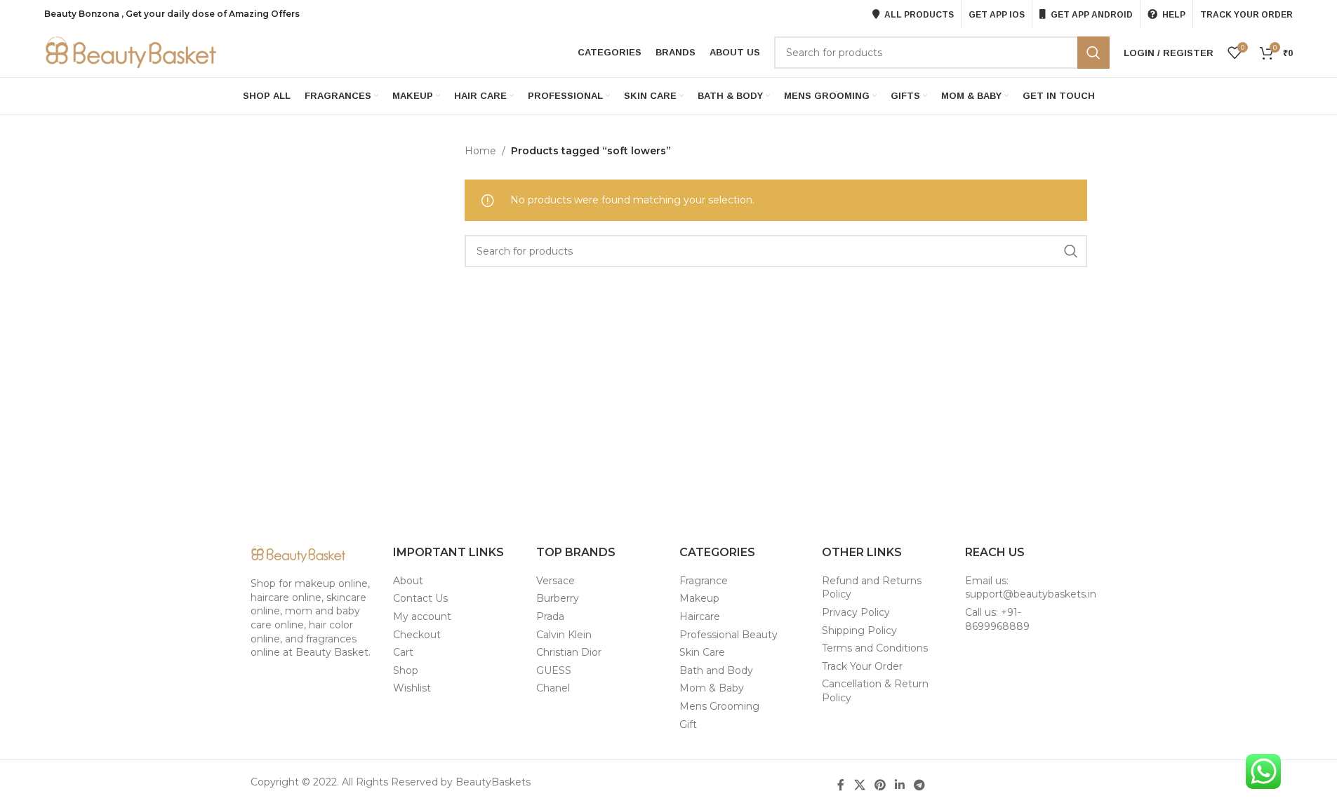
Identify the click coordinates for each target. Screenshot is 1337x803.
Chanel (553, 688)
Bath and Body (716, 670)
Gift (688, 724)
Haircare (699, 616)
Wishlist (412, 688)
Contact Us (420, 598)
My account (422, 616)
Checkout (417, 634)
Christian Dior (568, 652)
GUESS (553, 670)
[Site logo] (132, 52)
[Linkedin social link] (900, 785)
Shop (405, 670)
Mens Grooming (719, 706)
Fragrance (703, 580)
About (408, 580)
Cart (403, 652)
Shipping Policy (859, 630)
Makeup (699, 598)
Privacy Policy (856, 612)
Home (480, 150)
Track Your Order (862, 666)
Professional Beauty (728, 634)
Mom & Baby (711, 688)
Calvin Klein (564, 634)
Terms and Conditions (875, 648)
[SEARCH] (1093, 52)
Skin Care (702, 652)
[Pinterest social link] (880, 785)
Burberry (557, 598)
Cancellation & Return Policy (875, 690)
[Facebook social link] (840, 785)
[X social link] (859, 785)
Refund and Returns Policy (872, 587)
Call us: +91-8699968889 (997, 619)
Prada (550, 616)
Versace (555, 580)
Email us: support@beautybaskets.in (1030, 587)
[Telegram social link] (920, 785)
